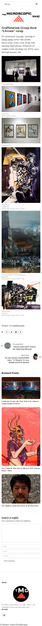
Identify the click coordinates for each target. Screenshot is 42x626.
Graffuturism (18, 325)
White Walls (7, 39)
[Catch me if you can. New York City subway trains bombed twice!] (21, 388)
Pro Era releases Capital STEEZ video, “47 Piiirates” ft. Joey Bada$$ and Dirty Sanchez (17, 360)
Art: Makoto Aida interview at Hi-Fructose (20, 506)
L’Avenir (20, 36)
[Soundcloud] (4, 615)
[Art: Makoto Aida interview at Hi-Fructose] (21, 489)
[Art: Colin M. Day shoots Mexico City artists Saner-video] (21, 436)
